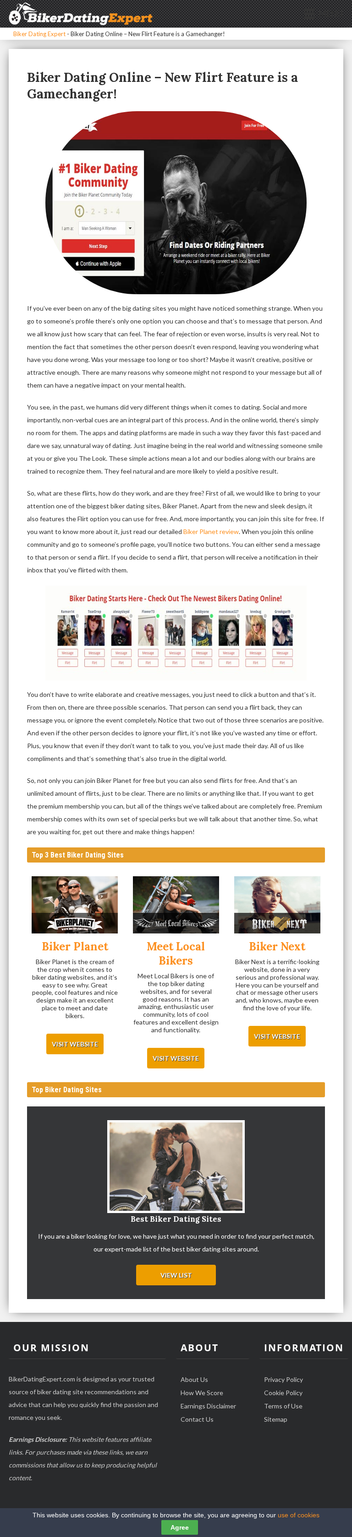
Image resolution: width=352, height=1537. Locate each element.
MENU (331, 14)
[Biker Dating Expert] (81, 13)
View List (176, 1275)
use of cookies (298, 1515)
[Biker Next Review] (277, 905)
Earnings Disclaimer (208, 1406)
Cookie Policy (283, 1393)
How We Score (202, 1393)
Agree (179, 1527)
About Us (194, 1379)
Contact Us (197, 1419)
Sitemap (275, 1419)
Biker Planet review (211, 531)
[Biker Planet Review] (75, 905)
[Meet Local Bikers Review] (176, 905)
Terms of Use (283, 1406)
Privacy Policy (283, 1379)
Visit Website (75, 1044)
